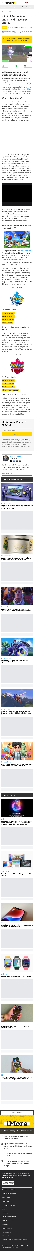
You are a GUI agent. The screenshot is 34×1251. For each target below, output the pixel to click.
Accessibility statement (9, 1205)
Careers (4, 1209)
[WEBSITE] (17, 461)
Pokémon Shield (7, 93)
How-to (4, 27)
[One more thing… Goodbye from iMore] (17, 1124)
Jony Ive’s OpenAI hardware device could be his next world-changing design (17, 1163)
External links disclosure (9, 1216)
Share (6, 66)
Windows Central (7, 1236)
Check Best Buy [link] (7, 323)
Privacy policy (6, 1197)
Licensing (5, 1213)
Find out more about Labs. (20, 40)
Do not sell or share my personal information (15, 1240)
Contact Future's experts (9, 1193)
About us (4, 1220)
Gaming (4, 12)
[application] (17, 193)
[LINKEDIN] (14, 461)
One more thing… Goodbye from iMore (18, 1131)
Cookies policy (6, 1201)
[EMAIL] (20, 461)
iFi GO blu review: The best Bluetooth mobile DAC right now (18, 1155)
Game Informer (25, 251)
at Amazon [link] (8, 320)
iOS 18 (13, 7)
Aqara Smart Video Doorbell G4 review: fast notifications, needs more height (18, 1146)
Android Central (6, 1232)
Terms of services (22, 439)
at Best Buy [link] (8, 387)
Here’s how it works (16, 33)
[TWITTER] (11, 461)
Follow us (19, 66)
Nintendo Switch (13, 12)
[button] (32, 2)
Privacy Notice (24, 441)
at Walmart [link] (8, 313)
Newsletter (28, 66)
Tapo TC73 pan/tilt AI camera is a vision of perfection (16, 1137)
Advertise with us (7, 1228)
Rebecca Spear (14, 27)
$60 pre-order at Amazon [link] (10, 390)
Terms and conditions (8, 1190)
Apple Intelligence (25, 7)
